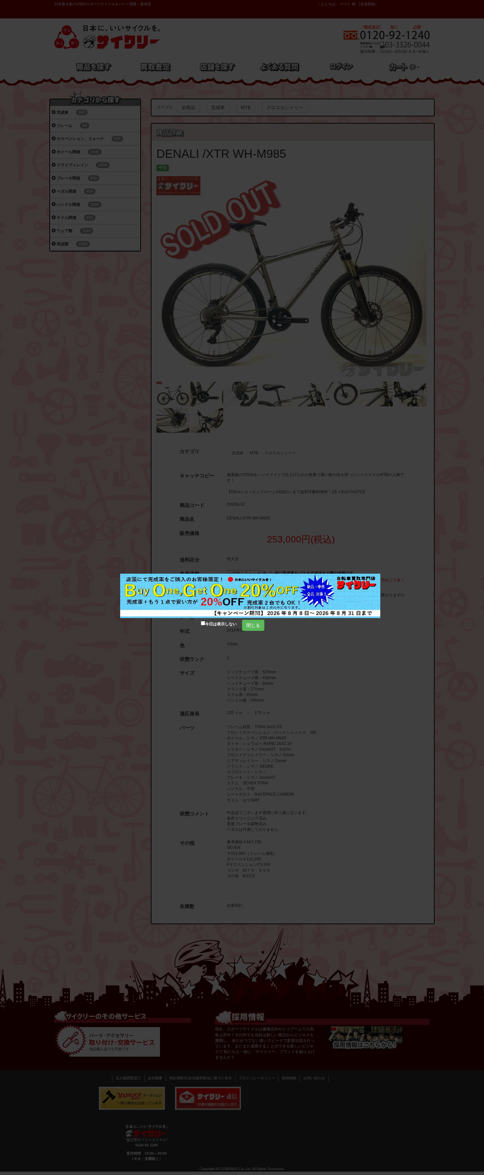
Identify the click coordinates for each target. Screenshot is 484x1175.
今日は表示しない (221, 624)
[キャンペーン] (250, 596)
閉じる (253, 625)
